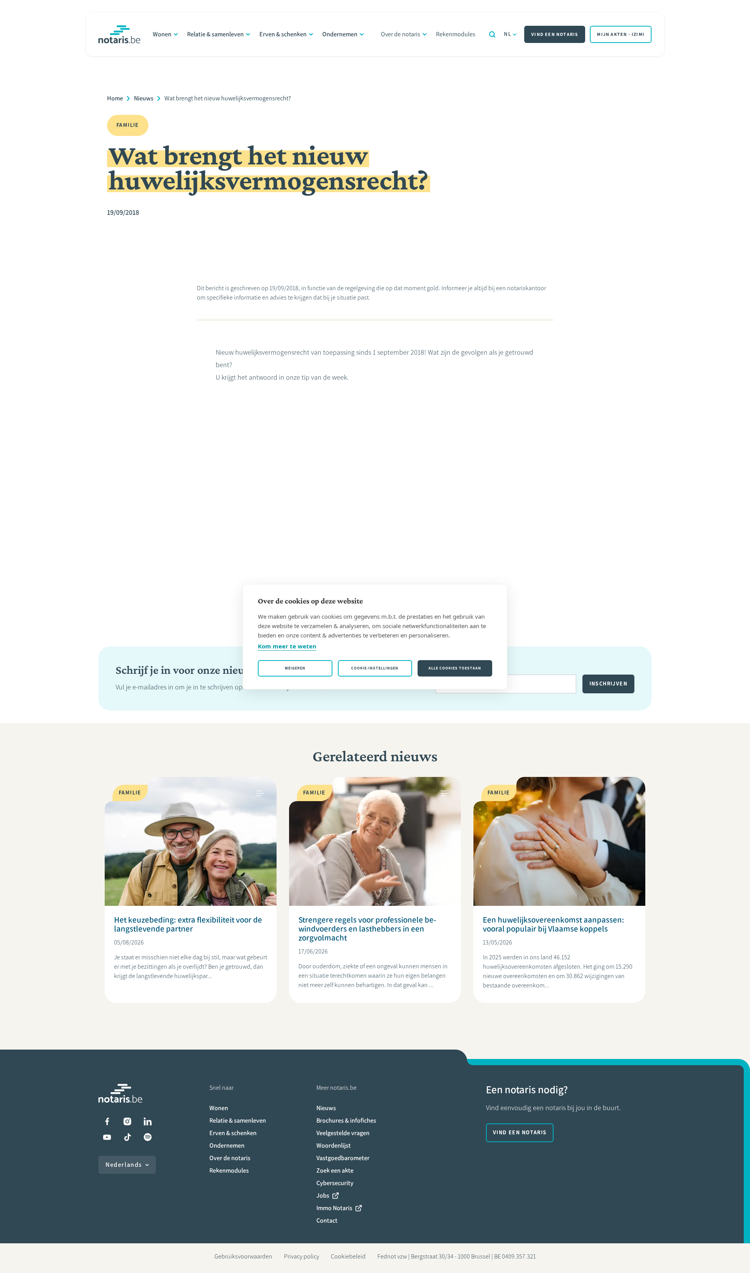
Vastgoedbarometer (343, 1158)
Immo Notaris (334, 1208)
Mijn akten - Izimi (621, 34)
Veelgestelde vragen (343, 1133)
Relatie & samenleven (215, 34)
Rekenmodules (455, 34)
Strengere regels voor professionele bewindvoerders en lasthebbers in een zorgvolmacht (367, 928)
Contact (327, 1220)
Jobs (322, 1195)
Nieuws (144, 98)
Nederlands (123, 1164)
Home (115, 98)
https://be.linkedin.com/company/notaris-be (147, 1121)
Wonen (162, 34)
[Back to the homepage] (119, 34)
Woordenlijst (333, 1145)
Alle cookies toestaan (455, 668)
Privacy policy (301, 1256)
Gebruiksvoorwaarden (243, 1256)
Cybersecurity (335, 1183)
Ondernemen (339, 34)
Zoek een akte (335, 1170)
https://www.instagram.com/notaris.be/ (127, 1121)
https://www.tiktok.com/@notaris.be (127, 1137)
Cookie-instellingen (374, 668)
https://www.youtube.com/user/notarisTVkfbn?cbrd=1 (107, 1137)
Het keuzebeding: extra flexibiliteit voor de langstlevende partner (188, 924)
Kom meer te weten (287, 646)
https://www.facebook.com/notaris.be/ (107, 1121)
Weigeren (295, 668)
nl (507, 34)
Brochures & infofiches (346, 1120)
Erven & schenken (283, 34)
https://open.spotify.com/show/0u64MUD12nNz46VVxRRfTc (147, 1137)
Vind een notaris (554, 34)
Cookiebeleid (348, 1256)
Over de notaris (400, 34)
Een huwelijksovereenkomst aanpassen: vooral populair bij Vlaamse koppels (553, 924)
